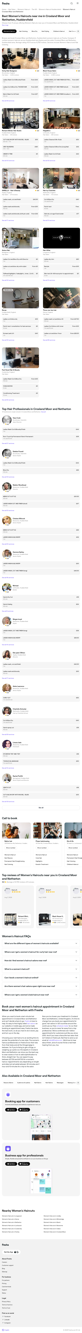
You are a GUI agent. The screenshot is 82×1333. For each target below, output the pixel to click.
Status (4, 1293)
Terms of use (6, 1308)
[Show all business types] (78, 1082)
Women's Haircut (24, 9)
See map (5, 25)
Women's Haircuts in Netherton (11, 1222)
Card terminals (6, 1286)
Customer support (7, 1265)
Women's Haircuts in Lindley (52, 1216)
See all (41, 808)
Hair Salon (12, 9)
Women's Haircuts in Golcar (10, 1219)
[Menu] (77, 3)
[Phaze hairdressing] (47, 845)
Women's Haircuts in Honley (10, 1232)
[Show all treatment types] (78, 31)
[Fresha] (6, 3)
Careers (4, 1262)
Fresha (27, 1021)
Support (4, 1290)
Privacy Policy (6, 1301)
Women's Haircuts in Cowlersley (12, 1228)
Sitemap (4, 1271)
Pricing (4, 1283)
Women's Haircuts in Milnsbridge (54, 1219)
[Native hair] (16, 845)
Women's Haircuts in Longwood (12, 1216)
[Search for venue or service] (71, 3)
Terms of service (7, 1305)
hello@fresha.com (55, 1040)
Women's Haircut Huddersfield (50, 9)
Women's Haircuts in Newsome (53, 1225)
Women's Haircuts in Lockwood (11, 1225)
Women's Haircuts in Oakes (52, 1228)
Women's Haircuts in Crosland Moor (55, 1232)
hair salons (31, 1023)
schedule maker (62, 1026)
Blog (3, 1268)
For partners (6, 1280)
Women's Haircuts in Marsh (52, 1222)
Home (4, 9)
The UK (34, 9)
